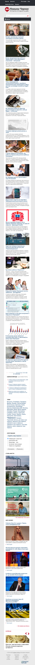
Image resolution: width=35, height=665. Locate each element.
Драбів (9, 403)
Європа (17, 656)
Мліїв (15, 409)
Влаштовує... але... (14, 442)
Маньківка (10, 409)
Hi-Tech (8, 659)
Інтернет (17, 659)
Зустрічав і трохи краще (15, 444)
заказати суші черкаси (19, 421)
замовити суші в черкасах (15, 423)
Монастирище (22, 409)
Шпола (16, 420)
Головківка (16, 401)
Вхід (29, 1)
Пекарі (15, 411)
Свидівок (10, 412)
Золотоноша (11, 405)
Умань (24, 414)
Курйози (17, 657)
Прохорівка (21, 411)
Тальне (14, 414)
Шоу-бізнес (25, 656)
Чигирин (18, 418)
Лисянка (25, 408)
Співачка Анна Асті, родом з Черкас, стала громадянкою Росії (16, 523)
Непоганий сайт (13, 440)
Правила (17, 4)
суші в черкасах (17, 426)
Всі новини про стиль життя (22, 517)
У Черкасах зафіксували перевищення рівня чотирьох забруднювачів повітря (17, 388)
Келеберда (19, 406)
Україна (19, 414)
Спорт (8, 657)
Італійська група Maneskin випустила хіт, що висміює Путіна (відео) (16, 574)
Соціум (25, 655)
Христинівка (17, 415)
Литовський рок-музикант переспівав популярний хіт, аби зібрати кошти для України (17, 549)
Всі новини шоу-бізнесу (23, 626)
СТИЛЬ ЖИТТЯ (10, 453)
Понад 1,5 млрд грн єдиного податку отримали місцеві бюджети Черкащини (18, 385)
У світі (8, 656)
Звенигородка (21, 403)
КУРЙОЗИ (8, 631)
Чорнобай (10, 420)
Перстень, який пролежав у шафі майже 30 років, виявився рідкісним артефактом (17, 646)
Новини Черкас (16, 652)
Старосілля (21, 412)
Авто (25, 659)
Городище (23, 401)
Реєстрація (23, 1)
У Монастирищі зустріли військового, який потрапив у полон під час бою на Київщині (18, 381)
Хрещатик (10, 415)
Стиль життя (25, 657)
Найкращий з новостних (15, 438)
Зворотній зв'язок (9, 4)
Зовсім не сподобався (15, 445)
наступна (17, 373)
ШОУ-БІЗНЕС (9, 520)
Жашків (14, 403)
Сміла (15, 412)
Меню (8, 19)
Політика (8, 655)
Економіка (17, 655)
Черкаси (11, 417)
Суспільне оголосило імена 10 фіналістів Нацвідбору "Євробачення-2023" (14, 601)
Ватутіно (9, 401)
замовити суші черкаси (14, 424)
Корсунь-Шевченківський (14, 408)
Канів (23, 405)
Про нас (7, 1)
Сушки (9, 414)
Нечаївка (9, 411)
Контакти (12, 1)
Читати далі (9, 544)
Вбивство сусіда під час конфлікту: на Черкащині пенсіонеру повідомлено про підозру (18, 392)
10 (26, 372)
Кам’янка (18, 405)
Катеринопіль (11, 406)
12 (14, 373)
